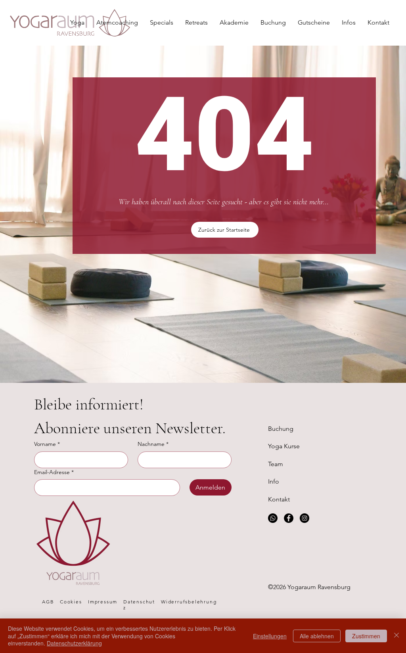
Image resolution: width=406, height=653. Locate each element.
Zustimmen (366, 636)
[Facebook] (288, 518)
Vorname (47, 443)
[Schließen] (396, 636)
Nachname (153, 443)
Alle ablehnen (317, 636)
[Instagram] (304, 518)
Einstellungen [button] (270, 636)
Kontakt (279, 499)
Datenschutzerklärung (74, 643)
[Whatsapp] (273, 518)
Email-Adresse (54, 472)
